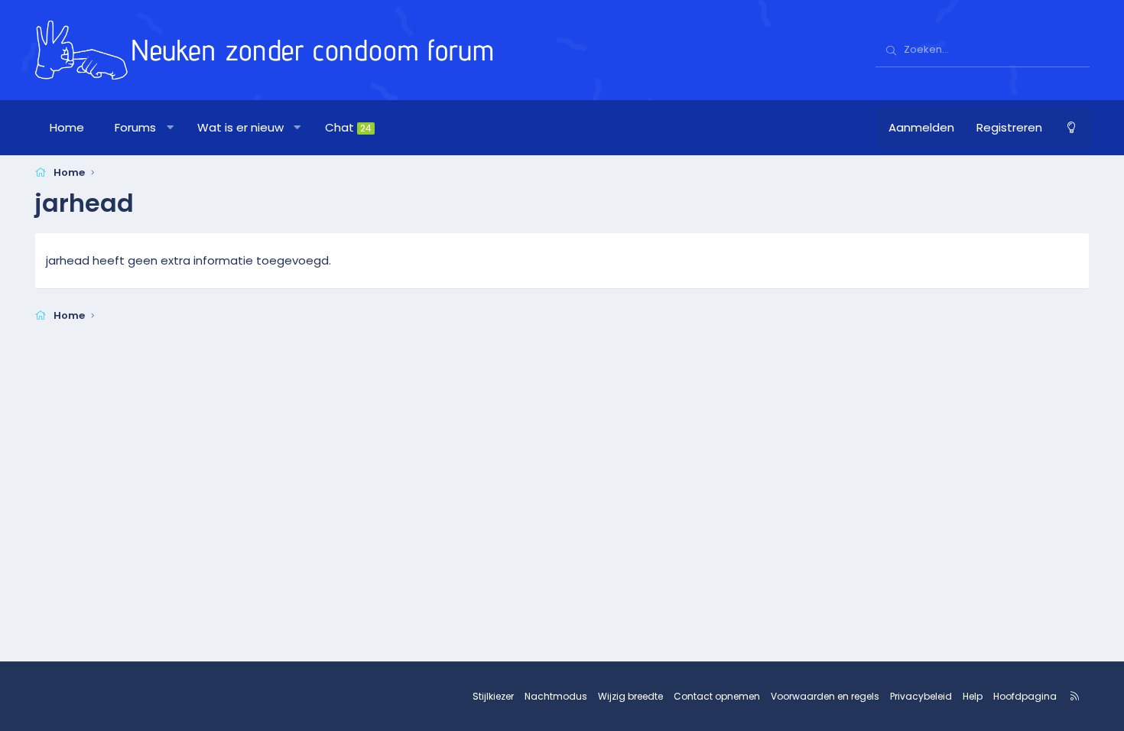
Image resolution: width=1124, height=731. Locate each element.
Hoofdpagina (1025, 696)
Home (67, 127)
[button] (170, 128)
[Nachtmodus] (1071, 128)
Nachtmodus (556, 696)
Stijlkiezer (493, 696)
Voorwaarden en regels (825, 696)
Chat (348, 127)
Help (973, 696)
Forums (135, 127)
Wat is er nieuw (240, 127)
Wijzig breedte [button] (630, 696)
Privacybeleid (921, 696)
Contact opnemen (717, 696)
